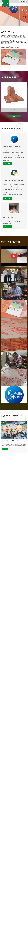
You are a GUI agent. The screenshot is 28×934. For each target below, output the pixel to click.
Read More (7, 163)
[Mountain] (14, 274)
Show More (14, 116)
